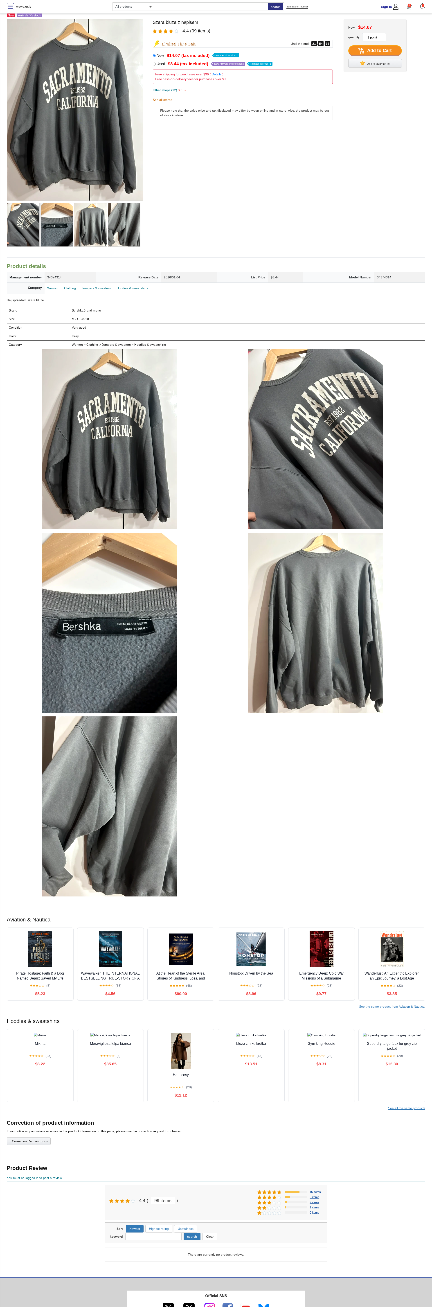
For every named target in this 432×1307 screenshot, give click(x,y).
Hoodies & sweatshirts (132, 288)
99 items (162, 1200)
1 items (314, 1207)
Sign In (386, 7)
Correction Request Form (30, 1141)
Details (216, 74)
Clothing (70, 288)
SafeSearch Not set (297, 6)
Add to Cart (379, 50)
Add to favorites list (378, 63)
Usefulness (186, 1228)
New (197, 55)
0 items (314, 1212)
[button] (422, 6)
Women (52, 288)
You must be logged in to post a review (34, 1178)
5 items (314, 1197)
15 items (315, 1192)
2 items (314, 1202)
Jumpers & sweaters (96, 288)
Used (214, 63)
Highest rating (159, 1228)
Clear (210, 1236)
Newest (134, 1228)
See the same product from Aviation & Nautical (392, 1006)
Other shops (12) (169, 90)
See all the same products (406, 1108)
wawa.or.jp (23, 6)
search (276, 7)
